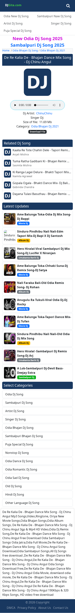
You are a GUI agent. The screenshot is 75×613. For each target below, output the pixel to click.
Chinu (40, 113)
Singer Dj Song (61, 23)
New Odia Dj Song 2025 (38, 38)
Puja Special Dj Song (17, 31)
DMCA (11, 608)
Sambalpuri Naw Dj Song (54, 16)
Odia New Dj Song (16, 16)
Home (5, 50)
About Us (44, 608)
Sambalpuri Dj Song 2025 (37, 45)
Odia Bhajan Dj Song (25, 50)
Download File (37, 131)
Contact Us (60, 608)
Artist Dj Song (13, 23)
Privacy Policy (26, 608)
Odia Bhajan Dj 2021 (52, 50)
